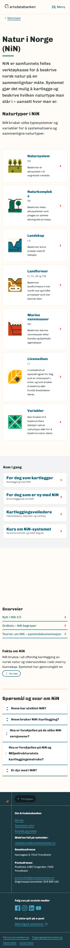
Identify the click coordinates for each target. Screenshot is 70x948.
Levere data (26, 942)
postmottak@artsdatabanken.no (34, 877)
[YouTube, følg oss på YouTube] (38, 908)
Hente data (9, 942)
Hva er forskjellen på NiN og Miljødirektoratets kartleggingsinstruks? (30, 753)
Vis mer (13, 673)
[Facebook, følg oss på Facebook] (17, 908)
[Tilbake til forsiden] (20, 7)
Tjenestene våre (24, 825)
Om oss (19, 820)
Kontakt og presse (26, 831)
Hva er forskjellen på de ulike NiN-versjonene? (36, 733)
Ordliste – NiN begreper (19, 626)
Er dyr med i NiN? (24, 770)
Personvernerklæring (16, 937)
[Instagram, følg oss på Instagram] (24, 908)
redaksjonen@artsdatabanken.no (35, 842)
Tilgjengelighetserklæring (47, 937)
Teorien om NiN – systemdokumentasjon (31, 634)
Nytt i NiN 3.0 (11, 617)
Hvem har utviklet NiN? (28, 708)
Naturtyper (14, 18)
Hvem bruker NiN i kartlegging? (35, 719)
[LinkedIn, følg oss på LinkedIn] (31, 908)
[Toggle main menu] (58, 7)
